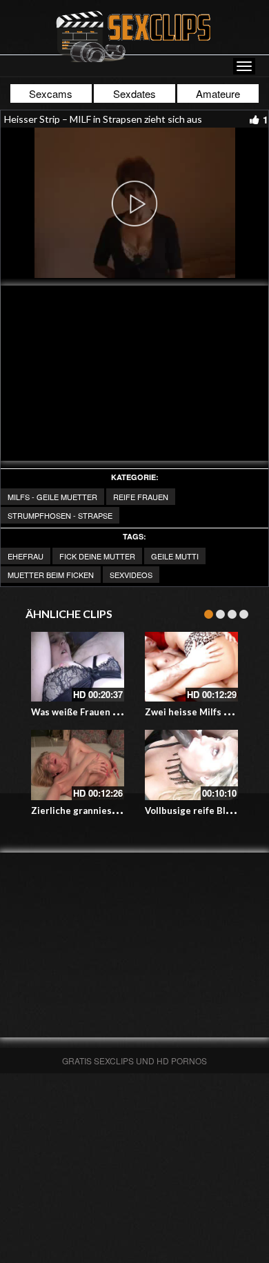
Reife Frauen (140, 496)
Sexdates (134, 93)
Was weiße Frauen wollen (86, 711)
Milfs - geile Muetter (52, 496)
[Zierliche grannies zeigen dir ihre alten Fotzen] (77, 764)
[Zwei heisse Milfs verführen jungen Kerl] (191, 667)
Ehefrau (25, 555)
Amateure (218, 93)
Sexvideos (131, 574)
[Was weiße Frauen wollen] (77, 667)
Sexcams (50, 93)
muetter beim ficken (51, 574)
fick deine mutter (97, 555)
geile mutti (175, 555)
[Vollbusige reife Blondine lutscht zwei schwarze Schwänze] (191, 764)
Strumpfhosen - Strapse (60, 515)
